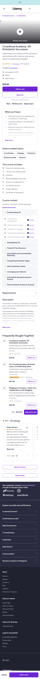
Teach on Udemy (7, 606)
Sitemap (5, 643)
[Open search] (30, 8)
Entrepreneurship (8, 16)
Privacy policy (6, 640)
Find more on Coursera (9, 592)
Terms (4, 646)
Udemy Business (28, 485)
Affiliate (4, 612)
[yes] (13, 456)
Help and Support (8, 615)
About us (5, 576)
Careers (4, 579)
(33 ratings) (16, 64)
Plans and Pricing (7, 609)
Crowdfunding (21, 16)
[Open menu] (4, 8)
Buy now (20, 95)
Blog (3, 585)
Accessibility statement (9, 637)
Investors (5, 589)
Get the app (6, 603)
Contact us (5, 582)
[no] (16, 456)
